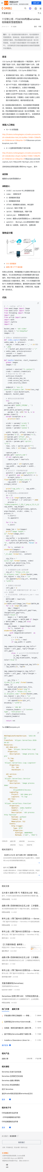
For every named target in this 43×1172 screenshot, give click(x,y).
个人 (39, 13)
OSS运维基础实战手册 (10, 1121)
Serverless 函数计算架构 (11, 1080)
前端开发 (29, 845)
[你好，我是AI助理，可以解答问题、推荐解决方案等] (30, 8)
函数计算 (12, 841)
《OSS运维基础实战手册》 (11, 1117)
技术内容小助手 (6, 977)
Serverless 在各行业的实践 (11, 1072)
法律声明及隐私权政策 (9, 1156)
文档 (3, 1147)
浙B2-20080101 (24, 1161)
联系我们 (21, 1142)
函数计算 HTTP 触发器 (14, 267)
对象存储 (21, 841)
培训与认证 (24, 1147)
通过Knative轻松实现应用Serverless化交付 (17, 1093)
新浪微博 (13, 1136)
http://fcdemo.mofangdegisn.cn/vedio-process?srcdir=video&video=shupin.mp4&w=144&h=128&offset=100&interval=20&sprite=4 (21, 156)
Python (21, 845)
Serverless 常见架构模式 (11, 1085)
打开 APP (36, 3)
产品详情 (38, 1058)
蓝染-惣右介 (5, 951)
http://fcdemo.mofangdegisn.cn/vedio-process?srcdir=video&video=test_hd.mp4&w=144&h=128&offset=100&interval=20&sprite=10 (21, 137)
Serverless (31, 841)
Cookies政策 (21, 1156)
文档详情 (29, 1058)
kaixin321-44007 (7, 990)
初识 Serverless (7, 1089)
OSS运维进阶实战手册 (10, 1113)
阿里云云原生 (6, 899)
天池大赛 (16, 1147)
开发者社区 (9, 1147)
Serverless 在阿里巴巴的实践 (12, 1076)
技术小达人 (5, 938)
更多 (3, 1099)
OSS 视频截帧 (11, 264)
